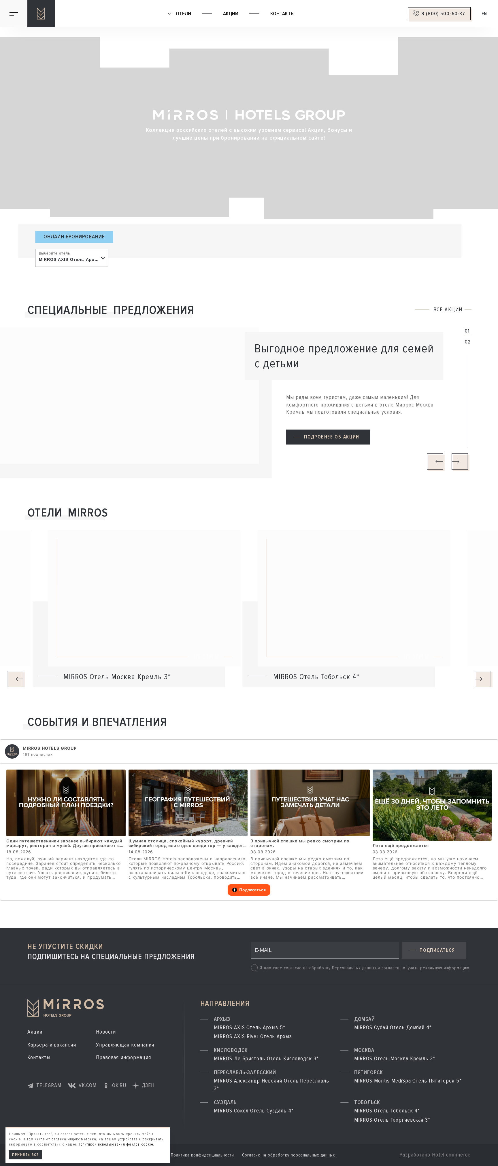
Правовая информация (123, 1057)
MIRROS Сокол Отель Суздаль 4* (254, 1110)
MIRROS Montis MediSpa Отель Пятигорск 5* (408, 1080)
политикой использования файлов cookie (115, 1144)
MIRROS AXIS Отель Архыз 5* (249, 1027)
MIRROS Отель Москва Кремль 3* (394, 1058)
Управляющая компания (125, 1044)
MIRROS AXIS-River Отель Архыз (253, 1036)
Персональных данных (354, 968)
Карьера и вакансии (51, 1044)
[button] (328, 437)
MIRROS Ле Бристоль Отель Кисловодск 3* (266, 1058)
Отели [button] (182, 13)
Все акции (448, 310)
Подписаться (252, 889)
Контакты (282, 13)
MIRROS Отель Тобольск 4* (387, 1110)
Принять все (25, 1154)
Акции (230, 13)
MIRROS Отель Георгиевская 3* (392, 1119)
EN (484, 14)
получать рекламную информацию (435, 968)
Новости (106, 1031)
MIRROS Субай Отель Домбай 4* (393, 1027)
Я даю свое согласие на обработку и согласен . (365, 968)
